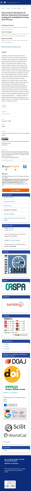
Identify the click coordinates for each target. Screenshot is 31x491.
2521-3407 (11, 230)
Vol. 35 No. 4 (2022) (16, 8)
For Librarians (7, 348)
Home (3, 8)
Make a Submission (15, 190)
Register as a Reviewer (9, 201)
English (5, 450)
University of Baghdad (9, 214)
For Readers (6, 344)
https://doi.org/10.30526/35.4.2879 (12, 46)
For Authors (6, 346)
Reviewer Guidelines (9, 197)
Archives (8, 8)
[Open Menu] (1, 2)
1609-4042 (11, 228)
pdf (4, 106)
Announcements (7, 205)
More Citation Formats (8, 160)
